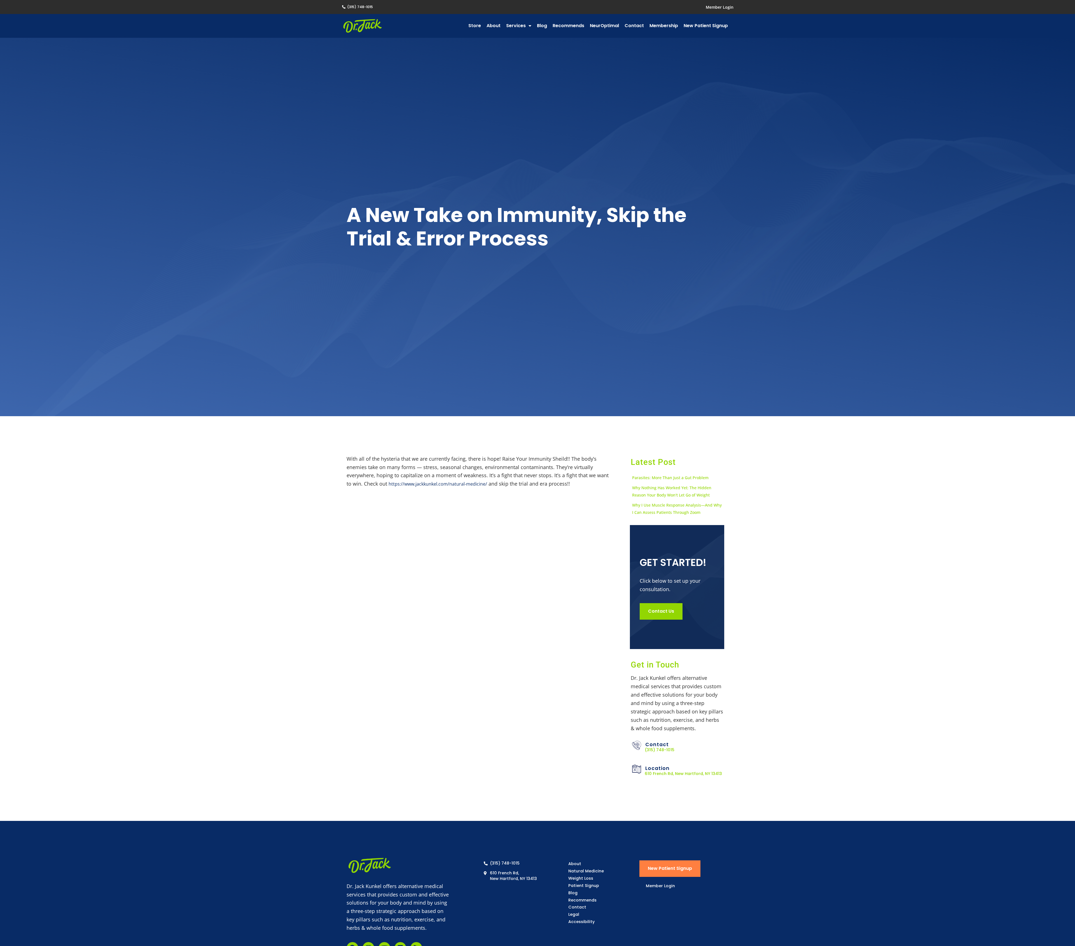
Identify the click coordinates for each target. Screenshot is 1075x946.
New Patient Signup (706, 26)
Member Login (719, 7)
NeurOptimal (604, 26)
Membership (663, 26)
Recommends (568, 26)
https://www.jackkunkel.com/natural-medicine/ (438, 484)
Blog (542, 26)
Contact (634, 26)
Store (474, 26)
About (494, 26)
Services (516, 26)
